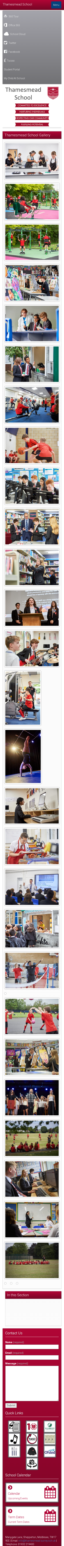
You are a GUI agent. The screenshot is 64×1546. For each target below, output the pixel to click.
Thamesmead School (17, 4)
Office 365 (14, 25)
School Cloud (17, 34)
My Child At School (14, 78)
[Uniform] (32, 1451)
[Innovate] (14, 1451)
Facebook (14, 51)
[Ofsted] (50, 1451)
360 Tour (13, 16)
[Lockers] (50, 1439)
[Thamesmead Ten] (32, 1426)
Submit (11, 1405)
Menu (56, 5)
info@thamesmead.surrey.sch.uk (37, 1540)
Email (14, 1352)
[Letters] (14, 1426)
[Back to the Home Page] (32, 93)
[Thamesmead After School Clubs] (32, 1439)
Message (16, 1363)
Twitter (12, 43)
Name (14, 1342)
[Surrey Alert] (50, 1426)
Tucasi (11, 60)
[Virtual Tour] (32, 1464)
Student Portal (12, 69)
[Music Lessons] (14, 1439)
